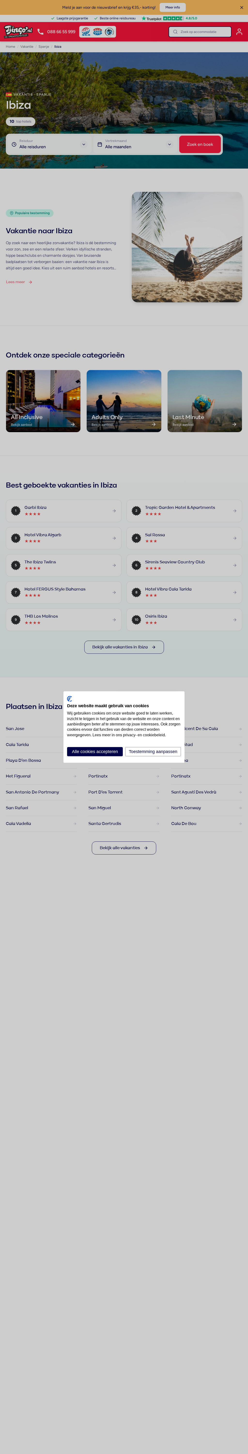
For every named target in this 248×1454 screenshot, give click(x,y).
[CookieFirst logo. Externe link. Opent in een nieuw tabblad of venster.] (69, 699)
